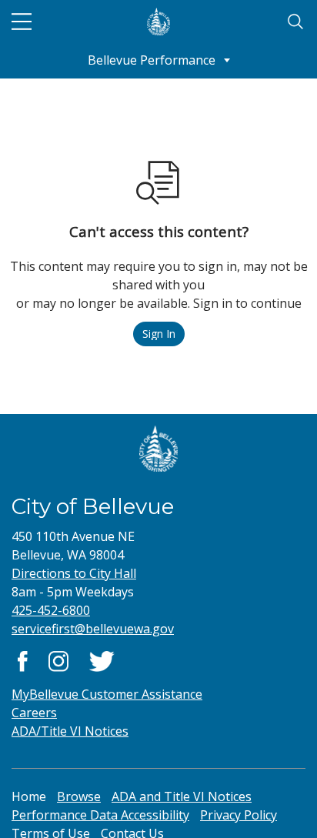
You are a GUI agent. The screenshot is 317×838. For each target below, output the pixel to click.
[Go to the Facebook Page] (23, 660)
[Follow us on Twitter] (102, 660)
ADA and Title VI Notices (182, 796)
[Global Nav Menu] (21, 21)
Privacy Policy (238, 814)
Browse (79, 796)
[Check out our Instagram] (58, 660)
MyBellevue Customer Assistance (107, 694)
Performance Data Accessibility (100, 814)
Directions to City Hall (74, 573)
